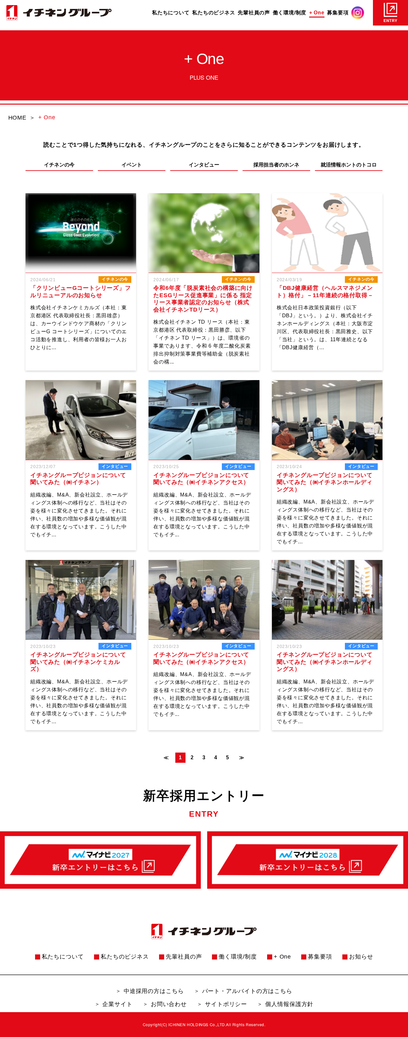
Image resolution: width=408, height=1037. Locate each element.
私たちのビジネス (213, 12)
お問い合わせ (169, 1004)
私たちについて (171, 12)
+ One (316, 12)
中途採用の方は (154, 991)
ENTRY (390, 20)
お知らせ (361, 956)
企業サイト (117, 1004)
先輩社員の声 (254, 12)
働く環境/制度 (290, 12)
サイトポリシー (226, 1004)
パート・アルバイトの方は (247, 991)
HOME (17, 117)
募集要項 (337, 12)
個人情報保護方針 (289, 1004)
